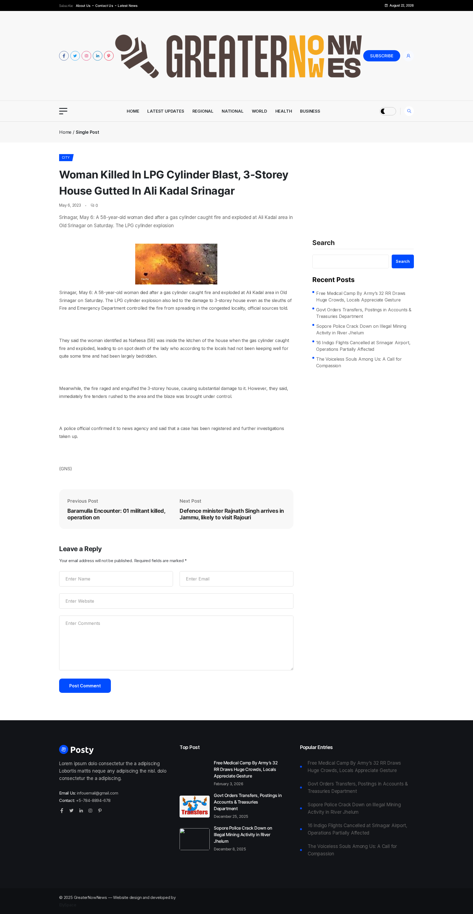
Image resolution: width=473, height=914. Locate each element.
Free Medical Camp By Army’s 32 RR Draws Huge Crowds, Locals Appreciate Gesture (360, 297)
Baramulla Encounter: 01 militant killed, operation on (116, 514)
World (259, 111)
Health (283, 111)
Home (133, 111)
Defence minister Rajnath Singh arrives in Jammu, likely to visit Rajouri (232, 514)
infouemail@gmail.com (97, 793)
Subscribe (381, 55)
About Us (83, 6)
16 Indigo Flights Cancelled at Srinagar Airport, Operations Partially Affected (363, 346)
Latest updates (165, 111)
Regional (203, 111)
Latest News (127, 6)
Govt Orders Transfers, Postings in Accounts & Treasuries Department (363, 313)
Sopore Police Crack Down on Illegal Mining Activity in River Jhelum (361, 329)
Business (310, 111)
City (66, 157)
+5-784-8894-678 (93, 800)
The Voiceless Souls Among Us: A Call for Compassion (359, 362)
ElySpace (67, 904)
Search (323, 243)
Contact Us (104, 6)
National (232, 111)
